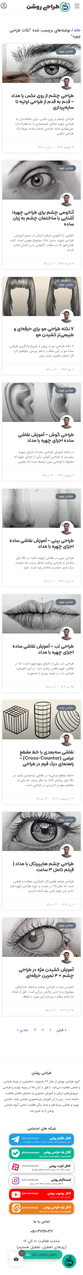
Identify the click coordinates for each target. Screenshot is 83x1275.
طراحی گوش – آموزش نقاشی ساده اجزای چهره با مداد (46, 438)
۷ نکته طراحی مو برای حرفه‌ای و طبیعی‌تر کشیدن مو (44, 332)
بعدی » (22, 1030)
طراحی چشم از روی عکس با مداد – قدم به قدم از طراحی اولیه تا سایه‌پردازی (42, 101)
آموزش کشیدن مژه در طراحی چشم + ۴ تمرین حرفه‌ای (46, 973)
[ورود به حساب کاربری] (3, 6)
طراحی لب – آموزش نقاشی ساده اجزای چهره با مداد (43, 649)
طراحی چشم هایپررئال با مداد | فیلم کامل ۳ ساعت (43, 867)
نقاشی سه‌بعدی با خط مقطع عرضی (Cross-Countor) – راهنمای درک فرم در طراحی (46, 758)
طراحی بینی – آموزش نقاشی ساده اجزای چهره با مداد (41, 544)
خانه (77, 30)
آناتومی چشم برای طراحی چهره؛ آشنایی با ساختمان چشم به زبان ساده (43, 218)
